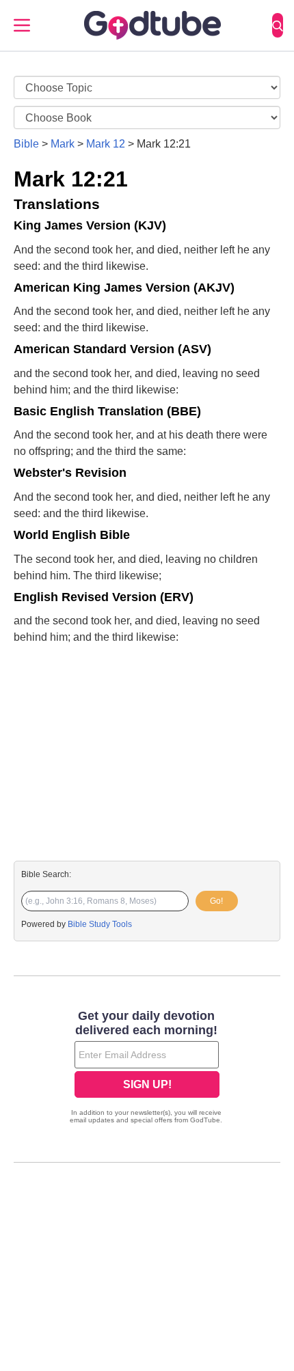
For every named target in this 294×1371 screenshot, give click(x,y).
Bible (26, 144)
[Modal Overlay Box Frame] (147, 1068)
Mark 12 (105, 144)
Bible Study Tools (100, 924)
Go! (216, 901)
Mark (63, 144)
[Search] (277, 25)
